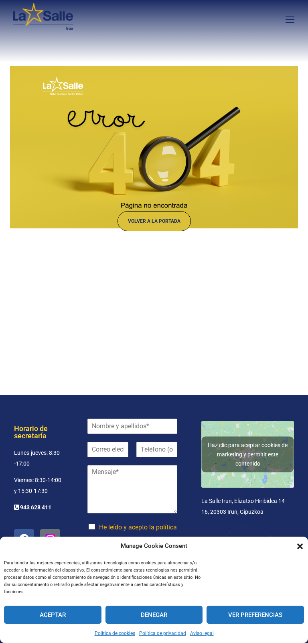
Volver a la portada (154, 221)
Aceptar (53, 615)
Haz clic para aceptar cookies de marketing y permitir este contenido (248, 454)
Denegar (154, 615)
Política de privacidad (162, 633)
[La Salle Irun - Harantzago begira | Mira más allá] (43, 19)
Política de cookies (115, 633)
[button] (300, 546)
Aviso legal (202, 633)
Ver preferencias (255, 615)
